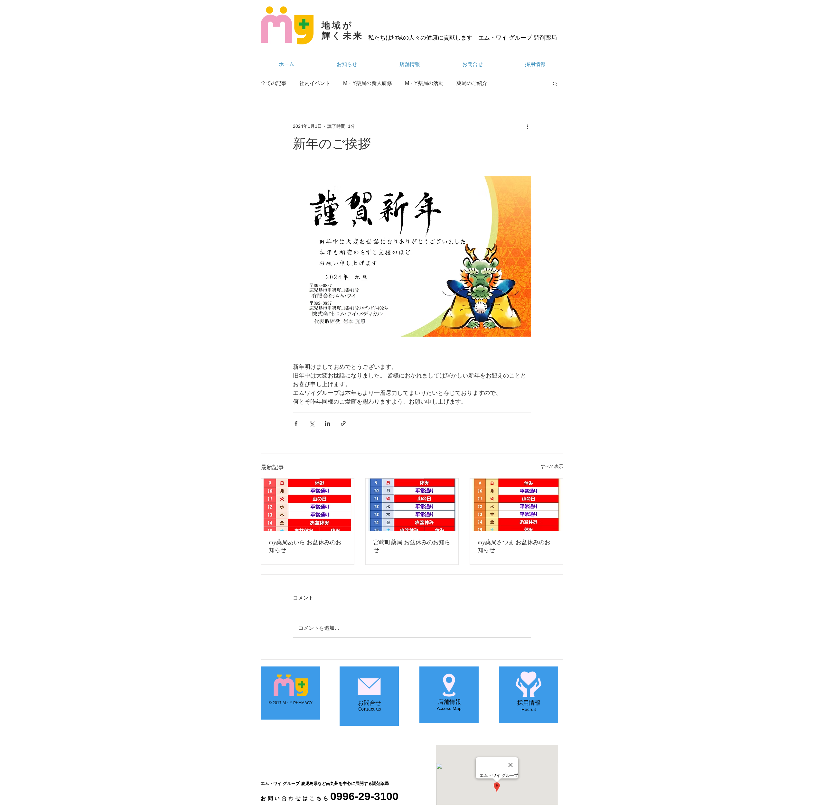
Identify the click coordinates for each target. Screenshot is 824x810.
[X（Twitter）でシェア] (312, 423)
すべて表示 (552, 466)
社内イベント (314, 83)
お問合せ (369, 703)
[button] (555, 83)
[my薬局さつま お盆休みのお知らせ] (516, 505)
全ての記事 (273, 83)
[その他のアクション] (527, 126)
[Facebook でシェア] (296, 423)
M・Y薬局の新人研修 (367, 83)
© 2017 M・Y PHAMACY (291, 703)
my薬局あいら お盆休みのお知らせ (305, 546)
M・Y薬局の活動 (424, 83)
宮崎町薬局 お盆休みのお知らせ (411, 546)
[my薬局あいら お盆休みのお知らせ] (307, 505)
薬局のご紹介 (471, 83)
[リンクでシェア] (343, 423)
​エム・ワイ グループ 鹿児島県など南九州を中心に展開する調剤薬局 (325, 783)
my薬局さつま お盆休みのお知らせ (514, 546)
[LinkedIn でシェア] (327, 423)
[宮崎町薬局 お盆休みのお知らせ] (412, 505)
